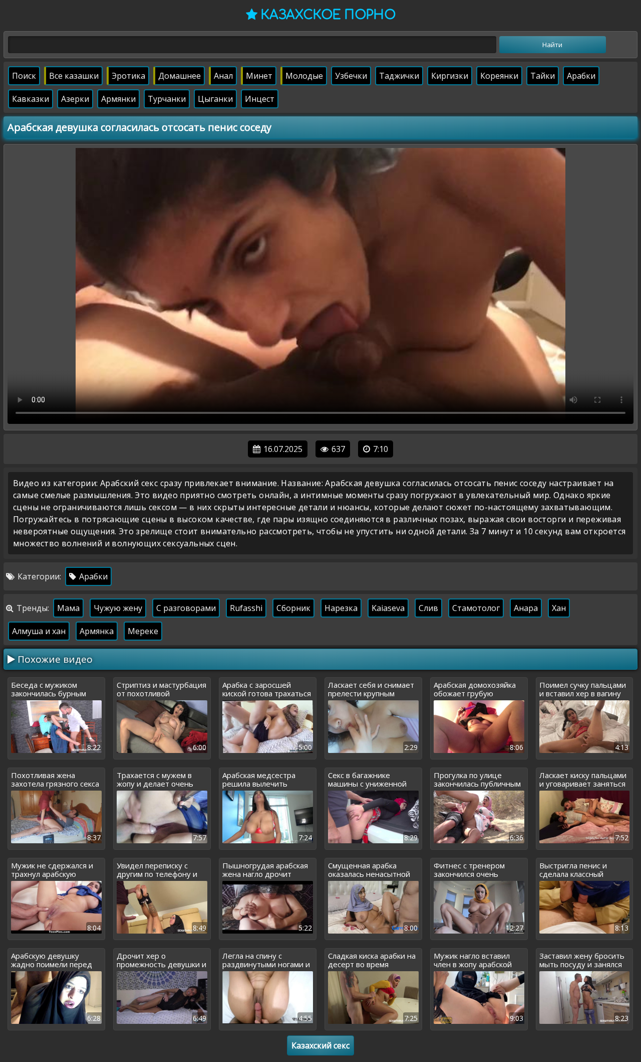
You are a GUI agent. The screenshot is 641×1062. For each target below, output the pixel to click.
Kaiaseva (388, 608)
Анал (223, 75)
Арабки (581, 75)
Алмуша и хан (39, 631)
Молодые (304, 75)
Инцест (259, 98)
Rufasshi (246, 608)
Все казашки (74, 75)
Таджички (399, 75)
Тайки (542, 75)
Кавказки (30, 98)
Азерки (75, 98)
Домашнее (179, 75)
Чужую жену (118, 608)
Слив (428, 608)
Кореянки (499, 75)
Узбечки (351, 75)
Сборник (293, 608)
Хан (559, 608)
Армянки (118, 98)
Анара (526, 608)
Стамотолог (476, 608)
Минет (259, 75)
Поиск (24, 75)
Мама (68, 608)
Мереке (143, 631)
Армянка (97, 631)
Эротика (128, 75)
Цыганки (215, 98)
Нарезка (341, 608)
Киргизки (449, 75)
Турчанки (167, 98)
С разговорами (186, 608)
